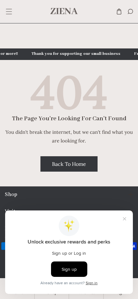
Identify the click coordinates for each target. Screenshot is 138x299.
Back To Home (69, 164)
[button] (8, 11)
